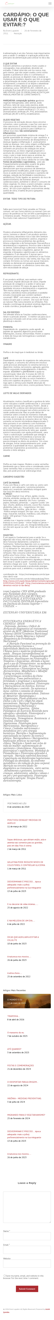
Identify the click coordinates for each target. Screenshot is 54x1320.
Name (6, 1231)
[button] (50, 3)
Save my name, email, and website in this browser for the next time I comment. (23, 1276)
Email (6, 1244)
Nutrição (18, 33)
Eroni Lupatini (12, 30)
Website (7, 1258)
